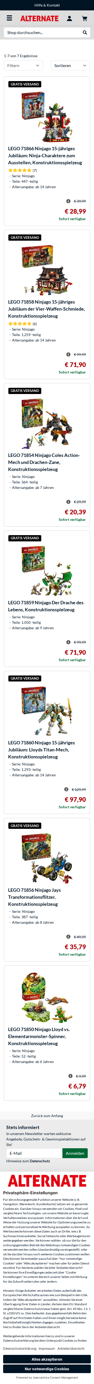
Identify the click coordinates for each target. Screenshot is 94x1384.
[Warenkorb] (84, 18)
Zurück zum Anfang (47, 1115)
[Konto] (69, 18)
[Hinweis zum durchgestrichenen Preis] (68, 201)
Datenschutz (40, 1161)
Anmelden (75, 1153)
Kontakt (53, 5)
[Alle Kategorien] (9, 17)
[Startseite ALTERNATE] (39, 18)
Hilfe (38, 5)
